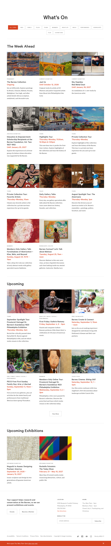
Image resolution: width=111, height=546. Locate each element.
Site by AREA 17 (99, 536)
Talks (38, 27)
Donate (12, 512)
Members (55, 27)
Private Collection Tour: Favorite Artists (17, 195)
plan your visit (32, 543)
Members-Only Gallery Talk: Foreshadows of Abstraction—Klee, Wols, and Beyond (20, 251)
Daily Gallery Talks (47, 194)
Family (29, 27)
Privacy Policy (34, 536)
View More (57, 414)
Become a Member (28, 512)
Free (21, 27)
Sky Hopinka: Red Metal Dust (78, 83)
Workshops (97, 27)
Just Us (42, 82)
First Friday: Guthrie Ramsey (51, 321)
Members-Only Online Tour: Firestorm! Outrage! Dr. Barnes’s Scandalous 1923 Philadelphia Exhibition (51, 383)
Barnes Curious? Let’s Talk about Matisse (50, 250)
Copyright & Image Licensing (62, 536)
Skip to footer (55, 2)
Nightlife (65, 27)
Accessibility (11, 536)
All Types (13, 27)
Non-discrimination (46, 536)
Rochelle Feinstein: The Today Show (47, 467)
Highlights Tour (46, 137)
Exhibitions (59, 32)
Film (49, 32)
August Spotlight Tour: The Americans (83, 195)
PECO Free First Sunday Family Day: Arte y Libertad (19, 382)
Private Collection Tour (82, 137)
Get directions (61, 511)
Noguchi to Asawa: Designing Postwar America (19, 467)
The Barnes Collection (16, 82)
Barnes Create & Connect (83, 319)
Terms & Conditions (22, 536)
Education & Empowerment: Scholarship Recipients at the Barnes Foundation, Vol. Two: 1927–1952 (19, 141)
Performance (85, 27)
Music (74, 27)
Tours (46, 27)
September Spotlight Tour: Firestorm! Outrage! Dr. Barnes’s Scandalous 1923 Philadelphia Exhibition (18, 323)
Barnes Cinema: (83, 379)
